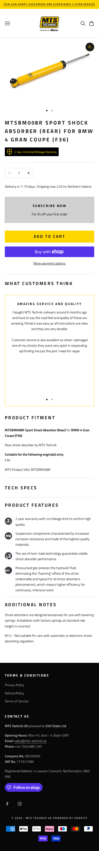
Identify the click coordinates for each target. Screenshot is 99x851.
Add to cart (49, 236)
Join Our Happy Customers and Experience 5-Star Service (49, 4)
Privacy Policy (14, 684)
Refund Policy (14, 693)
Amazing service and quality (49, 303)
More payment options (49, 263)
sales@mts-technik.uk (30, 740)
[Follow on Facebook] (7, 803)
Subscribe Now (50, 205)
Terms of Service (16, 701)
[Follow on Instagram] (19, 803)
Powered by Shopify (70, 818)
